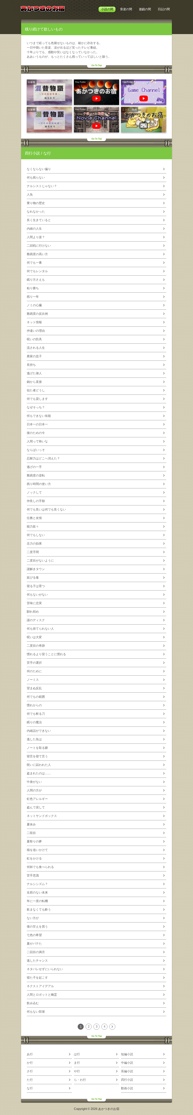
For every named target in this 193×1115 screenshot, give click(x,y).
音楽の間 (126, 9)
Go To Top (96, 65)
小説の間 (107, 9)
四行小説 (32, 153)
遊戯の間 (145, 9)
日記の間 (164, 9)
